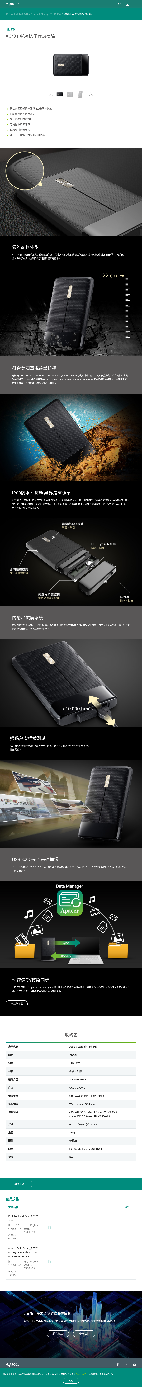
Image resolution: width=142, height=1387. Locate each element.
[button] (91, 94)
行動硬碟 (56, 14)
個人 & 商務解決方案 (17, 14)
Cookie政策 (81, 1374)
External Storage (40, 14)
